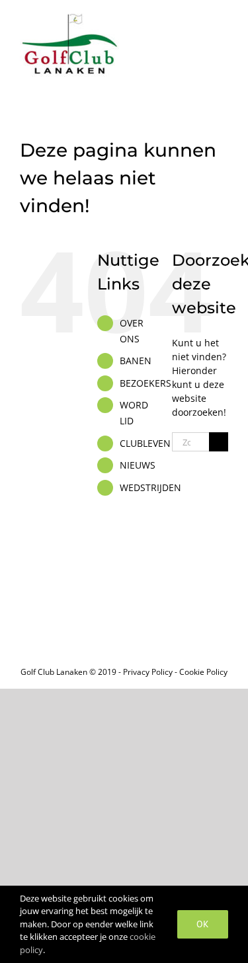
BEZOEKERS (145, 383)
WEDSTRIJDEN (150, 487)
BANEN (135, 360)
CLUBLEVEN (145, 443)
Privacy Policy (148, 671)
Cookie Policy (203, 671)
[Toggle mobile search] (199, 20)
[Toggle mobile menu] (223, 20)
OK (202, 924)
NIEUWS (137, 465)
